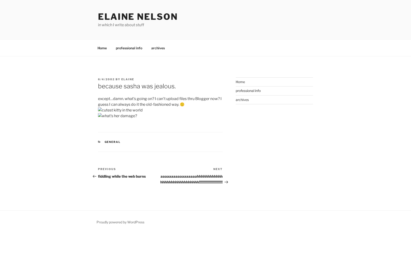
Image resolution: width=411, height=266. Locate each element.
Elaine (127, 79)
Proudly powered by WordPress (120, 222)
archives (158, 48)
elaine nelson (138, 16)
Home (102, 48)
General (113, 142)
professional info (129, 48)
